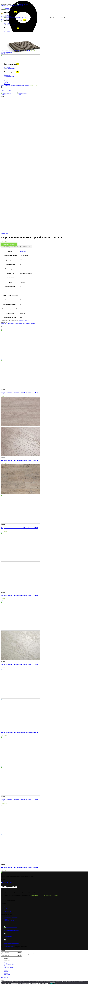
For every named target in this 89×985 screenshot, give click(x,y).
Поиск (19, 952)
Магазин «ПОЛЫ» (9, 946)
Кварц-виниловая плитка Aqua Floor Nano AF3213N (15, 50)
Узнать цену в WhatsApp (8, 244)
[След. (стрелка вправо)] (3, 980)
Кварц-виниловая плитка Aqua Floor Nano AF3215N (15, 85)
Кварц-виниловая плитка (12, 17)
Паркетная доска (9, 920)
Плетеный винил (8, 936)
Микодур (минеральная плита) (11, 943)
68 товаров (7, 15)
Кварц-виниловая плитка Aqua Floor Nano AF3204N (19, 867)
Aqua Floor (22, 17)
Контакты (7, 909)
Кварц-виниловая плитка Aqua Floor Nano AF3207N (19, 732)
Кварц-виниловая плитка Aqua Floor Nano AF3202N (19, 460)
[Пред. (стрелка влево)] (1, 980)
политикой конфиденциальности (39, 983)
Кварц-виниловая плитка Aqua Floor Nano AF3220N (19, 800)
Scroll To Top (4, 977)
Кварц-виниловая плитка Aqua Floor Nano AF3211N (19, 393)
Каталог (6, 907)
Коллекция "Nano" (30, 17)
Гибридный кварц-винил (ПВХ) (11, 930)
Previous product (5, 19)
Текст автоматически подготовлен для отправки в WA (16, 246)
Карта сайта (7, 911)
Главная (3, 17)
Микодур (6, 919)
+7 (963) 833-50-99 (6, 16)
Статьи (6, 908)
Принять (52, 983)
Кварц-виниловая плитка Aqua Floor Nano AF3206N (19, 664)
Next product (4, 53)
